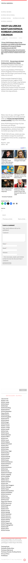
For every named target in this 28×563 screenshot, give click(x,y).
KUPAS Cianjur (5, 428)
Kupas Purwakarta (6, 502)
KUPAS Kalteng (5, 456)
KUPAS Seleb (5, 509)
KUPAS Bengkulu (6, 417)
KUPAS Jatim (5, 449)
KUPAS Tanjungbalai (7, 525)
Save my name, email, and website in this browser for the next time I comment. (13, 259)
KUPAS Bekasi (5, 415)
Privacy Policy (5, 554)
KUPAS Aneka (6, 21)
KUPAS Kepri (5, 465)
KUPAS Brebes (5, 424)
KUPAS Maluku (5, 476)
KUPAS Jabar (5, 446)
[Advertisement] (14, 58)
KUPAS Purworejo (6, 503)
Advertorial (4, 399)
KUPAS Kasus (5, 460)
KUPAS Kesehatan (6, 467)
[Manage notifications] (24, 560)
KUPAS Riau (4, 507)
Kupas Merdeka (13, 38)
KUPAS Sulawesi (6, 516)
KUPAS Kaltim (5, 458)
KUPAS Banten (5, 410)
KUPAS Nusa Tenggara (7, 485)
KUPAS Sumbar (5, 520)
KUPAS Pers (4, 496)
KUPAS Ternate (5, 530)
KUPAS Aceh (4, 401)
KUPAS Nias (4, 483)
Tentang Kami (5, 547)
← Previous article (6, 219)
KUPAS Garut (5, 440)
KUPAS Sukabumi (6, 514)
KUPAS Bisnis (5, 420)
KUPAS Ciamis (5, 426)
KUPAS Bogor (5, 422)
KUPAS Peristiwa (6, 494)
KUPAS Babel (5, 404)
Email (4, 248)
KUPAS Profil (5, 500)
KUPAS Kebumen (6, 464)
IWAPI (4, 215)
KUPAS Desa (6, 18)
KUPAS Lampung (6, 474)
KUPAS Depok (5, 429)
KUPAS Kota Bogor (6, 473)
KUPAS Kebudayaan (7, 462)
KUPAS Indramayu (6, 444)
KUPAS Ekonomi (6, 435)
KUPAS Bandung (6, 408)
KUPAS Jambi (5, 447)
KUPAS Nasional (6, 482)
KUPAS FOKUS (5, 437)
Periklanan (4, 556)
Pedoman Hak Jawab (7, 550)
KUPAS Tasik (4, 527)
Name (4, 244)
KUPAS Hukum (5, 442)
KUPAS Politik (5, 498)
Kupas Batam (5, 413)
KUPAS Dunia (5, 433)
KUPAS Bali (4, 406)
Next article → (22, 219)
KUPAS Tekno (5, 529)
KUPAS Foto (4, 438)
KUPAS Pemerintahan (7, 491)
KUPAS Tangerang (6, 523)
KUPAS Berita (5, 419)
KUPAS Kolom (18, 18)
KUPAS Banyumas (6, 411)
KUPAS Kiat (4, 469)
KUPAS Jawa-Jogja (6, 451)
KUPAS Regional (8, 15)
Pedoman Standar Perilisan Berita (11, 552)
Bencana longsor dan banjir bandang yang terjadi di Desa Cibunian (12, 62)
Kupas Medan (5, 478)
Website (5, 253)
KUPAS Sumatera (6, 518)
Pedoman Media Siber (7, 548)
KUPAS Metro (5, 480)
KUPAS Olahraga (6, 487)
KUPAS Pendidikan (6, 492)
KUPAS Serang (5, 511)
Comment (5, 233)
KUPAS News (6, 12)
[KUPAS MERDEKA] (14, 5)
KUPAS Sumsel (5, 521)
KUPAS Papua (5, 489)
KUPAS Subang (5, 512)
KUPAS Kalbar (5, 453)
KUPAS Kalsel (5, 455)
